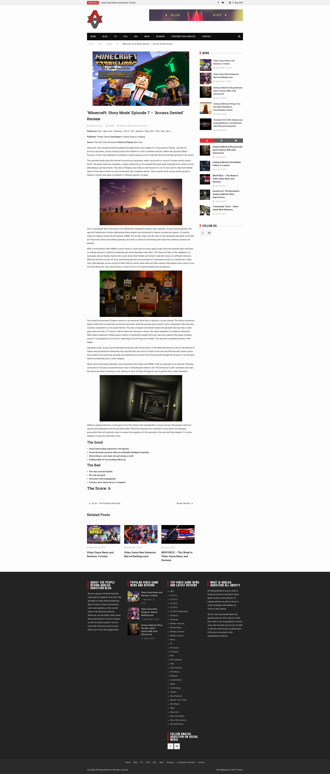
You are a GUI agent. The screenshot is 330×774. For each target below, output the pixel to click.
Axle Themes (237, 770)
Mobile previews (177, 631)
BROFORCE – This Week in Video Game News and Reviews (176, 556)
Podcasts (174, 648)
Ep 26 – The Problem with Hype (106, 503)
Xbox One (174, 712)
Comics (173, 595)
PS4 (125, 36)
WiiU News (175, 704)
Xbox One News (177, 716)
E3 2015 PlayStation (179, 611)
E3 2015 (173, 607)
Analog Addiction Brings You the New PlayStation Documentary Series (226, 107)
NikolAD (111, 126)
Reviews (160, 36)
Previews (174, 652)
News (172, 639)
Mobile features (177, 623)
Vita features (176, 696)
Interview (174, 619)
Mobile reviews (177, 635)
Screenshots (176, 680)
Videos (173, 692)
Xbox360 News (177, 724)
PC (115, 36)
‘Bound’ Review (183, 503)
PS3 (172, 656)
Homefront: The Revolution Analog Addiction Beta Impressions (226, 194)
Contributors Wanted (183, 36)
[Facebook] (218, 2)
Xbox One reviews (140, 126)
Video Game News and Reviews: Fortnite (118, 3)
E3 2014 (173, 603)
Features (174, 615)
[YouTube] (223, 2)
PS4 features (176, 668)
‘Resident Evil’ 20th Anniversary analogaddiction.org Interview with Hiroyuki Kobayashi (228, 123)
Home (93, 36)
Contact (206, 36)
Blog (105, 36)
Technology (175, 688)
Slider (130, 126)
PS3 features (176, 660)
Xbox (147, 36)
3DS (136, 36)
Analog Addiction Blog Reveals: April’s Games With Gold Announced (228, 91)
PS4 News (174, 672)
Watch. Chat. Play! (178, 700)
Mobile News (176, 627)
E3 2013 (173, 599)
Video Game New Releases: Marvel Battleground (149, 612)
